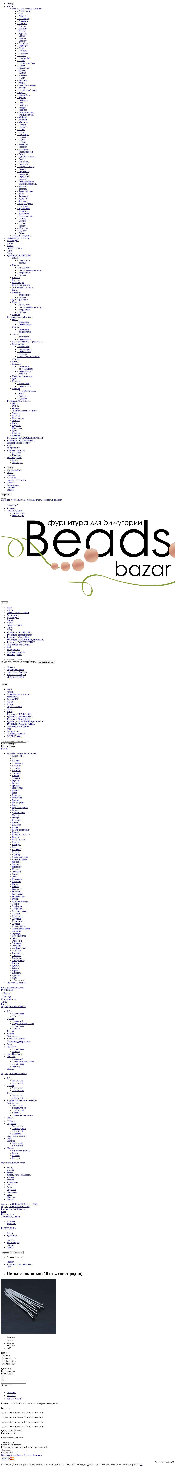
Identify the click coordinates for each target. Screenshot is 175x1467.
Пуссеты (16, 1158)
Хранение (16, 455)
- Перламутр (23, 134)
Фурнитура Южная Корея (18, 401)
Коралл (15, 837)
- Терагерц (22, 189)
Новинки (11, 487)
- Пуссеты (22, 398)
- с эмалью (22, 354)
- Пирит (21, 139)
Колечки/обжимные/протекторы (27, 342)
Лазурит (16, 852)
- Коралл (21, 92)
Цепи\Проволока (20, 300)
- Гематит (22, 55)
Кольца (10, 245)
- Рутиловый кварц (26, 157)
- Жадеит (22, 70)
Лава (14, 847)
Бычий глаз (17, 788)
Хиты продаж (13, 485)
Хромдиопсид (18, 960)
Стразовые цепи (14, 248)
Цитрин (15, 968)
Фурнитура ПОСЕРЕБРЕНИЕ (21, 440)
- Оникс (21, 129)
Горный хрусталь (20, 807)
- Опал (21, 132)
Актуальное (12, 615)
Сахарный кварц (20, 911)
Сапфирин (17, 906)
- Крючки (22, 396)
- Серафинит (23, 171)
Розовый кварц (19, 896)
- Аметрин (22, 26)
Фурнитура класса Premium (19, 317)
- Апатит (22, 31)
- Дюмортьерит (25, 68)
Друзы (10, 250)
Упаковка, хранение (16, 450)
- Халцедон (23, 206)
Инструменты (13, 448)
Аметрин (16, 770)
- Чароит (21, 226)
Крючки (16, 1155)
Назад (10, 4)
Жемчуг (15, 408)
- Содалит (22, 179)
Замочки (16, 277)
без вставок (17, 1080)
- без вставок (23, 322)
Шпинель (16, 973)
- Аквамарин (23, 18)
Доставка (11, 475)
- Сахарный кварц (26, 166)
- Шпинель (23, 228)
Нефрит (15, 869)
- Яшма (21, 233)
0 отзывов (10, 1340)
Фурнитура (17, 462)
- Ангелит (22, 28)
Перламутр (17, 879)
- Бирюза (22, 38)
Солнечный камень (21, 928)
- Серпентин (23, 176)
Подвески (16, 292)
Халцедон (16, 950)
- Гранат (21, 65)
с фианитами (18, 1083)
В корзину (6, 1385)
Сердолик (16, 918)
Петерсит (16, 881)
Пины (15, 290)
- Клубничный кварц (27, 90)
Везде (9, 607)
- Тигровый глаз (25, 191)
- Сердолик (23, 174)
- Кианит (22, 87)
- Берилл (21, 36)
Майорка (16, 862)
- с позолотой (24, 268)
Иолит (15, 822)
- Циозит (22, 218)
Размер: (4, 1353)
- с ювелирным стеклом (29, 356)
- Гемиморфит (24, 58)
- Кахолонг (23, 80)
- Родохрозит (24, 149)
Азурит (15, 761)
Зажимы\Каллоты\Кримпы (24, 411)
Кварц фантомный (20, 830)
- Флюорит (22, 201)
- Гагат (21, 48)
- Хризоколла (24, 208)
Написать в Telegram (16, 480)
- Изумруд (22, 75)
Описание (11, 1392)
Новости (11, 482)
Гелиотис (16, 795)
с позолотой (17, 1021)
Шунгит (16, 975)
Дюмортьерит (18, 812)
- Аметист (22, 23)
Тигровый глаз (19, 936)
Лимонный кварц (20, 857)
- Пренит (22, 142)
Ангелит (16, 773)
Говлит (15, 805)
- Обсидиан (23, 127)
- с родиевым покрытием (29, 270)
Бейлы (15, 258)
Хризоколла (17, 953)
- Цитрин (22, 223)
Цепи (14, 379)
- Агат (20, 13)
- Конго (21, 393)
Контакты (11, 477)
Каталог (9, 746)
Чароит (15, 970)
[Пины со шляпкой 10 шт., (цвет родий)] (28, 1333)
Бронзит (16, 785)
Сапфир (15, 904)
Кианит (15, 832)
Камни (10, 6)
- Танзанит (22, 186)
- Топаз (21, 194)
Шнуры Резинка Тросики (18, 443)
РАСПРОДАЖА (14, 457)
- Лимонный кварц (26, 112)
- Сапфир (22, 159)
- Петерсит (22, 137)
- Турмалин (23, 198)
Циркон (15, 965)
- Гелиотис (22, 50)
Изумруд (16, 820)
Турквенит (17, 941)
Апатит (15, 775)
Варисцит (16, 790)
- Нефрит (22, 124)
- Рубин (21, 154)
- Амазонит (23, 21)
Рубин (15, 899)
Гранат (15, 810)
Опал (14, 876)
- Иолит (21, 78)
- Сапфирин (23, 161)
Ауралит (16, 778)
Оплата (10, 472)
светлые (16, 1016)
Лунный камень (19, 859)
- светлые (22, 263)
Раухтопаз (16, 889)
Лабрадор (16, 844)
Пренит (15, 886)
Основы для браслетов (22, 287)
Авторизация (18, 513)
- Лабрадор (23, 100)
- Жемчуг (22, 73)
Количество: (7, 1373)
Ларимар (16, 854)
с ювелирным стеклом (22, 1115)
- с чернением (24, 260)
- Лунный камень (26, 115)
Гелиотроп (17, 798)
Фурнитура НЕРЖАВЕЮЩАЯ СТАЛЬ (25, 438)
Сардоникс (17, 909)
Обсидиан (16, 872)
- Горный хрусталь (26, 63)
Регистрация (18, 515)
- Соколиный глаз (26, 181)
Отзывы (10, 490)
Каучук (10, 243)
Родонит (16, 891)
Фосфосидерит (19, 948)
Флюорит (16, 946)
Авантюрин (17, 756)
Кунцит (15, 842)
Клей (9, 445)
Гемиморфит (18, 802)
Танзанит (16, 931)
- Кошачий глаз (24, 95)
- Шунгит (22, 231)
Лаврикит (16, 849)
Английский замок (21, 1151)
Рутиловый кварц (20, 901)
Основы (16, 359)
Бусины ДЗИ (13, 240)
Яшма (15, 978)
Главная (10, 1262)
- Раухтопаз (23, 144)
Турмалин (16, 943)
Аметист (16, 768)
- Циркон (22, 221)
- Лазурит (22, 107)
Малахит (16, 864)
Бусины (15, 265)
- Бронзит (22, 41)
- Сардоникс (23, 164)
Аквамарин (17, 763)
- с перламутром (25, 349)
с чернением (18, 1013)
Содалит (16, 923)
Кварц (15, 827)
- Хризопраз (23, 213)
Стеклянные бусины (21, 235)
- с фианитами (24, 324)
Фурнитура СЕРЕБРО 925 (19, 255)
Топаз (14, 938)
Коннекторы (18, 282)
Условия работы (14, 470)
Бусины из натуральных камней (27, 9)
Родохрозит (17, 894)
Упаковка (16, 453)
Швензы (16, 314)
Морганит (16, 867)
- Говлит (21, 60)
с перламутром (19, 1108)
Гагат (14, 793)
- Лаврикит (23, 105)
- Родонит (22, 147)
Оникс (15, 874)
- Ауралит (22, 33)
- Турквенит (23, 196)
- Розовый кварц (25, 152)
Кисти (9, 253)
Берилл (15, 780)
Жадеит (15, 815)
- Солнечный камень (27, 184)
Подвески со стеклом (22, 376)
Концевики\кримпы (21, 285)
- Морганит (23, 122)
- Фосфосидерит (25, 203)
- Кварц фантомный (27, 85)
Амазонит (16, 765)
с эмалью (16, 1113)
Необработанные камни (18, 238)
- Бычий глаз (23, 43)
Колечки (16, 280)
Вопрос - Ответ (14, 1399)
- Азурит (22, 16)
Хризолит (16, 955)
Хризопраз (17, 958)
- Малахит (22, 120)
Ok (141, 1464)
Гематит (16, 800)
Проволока (17, 428)
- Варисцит (23, 46)
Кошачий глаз (18, 839)
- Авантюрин (24, 11)
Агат (14, 758)
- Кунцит (22, 97)
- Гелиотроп (23, 53)
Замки (15, 334)
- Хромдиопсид (25, 216)
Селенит (16, 913)
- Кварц (21, 83)
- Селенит (22, 169)
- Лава (20, 102)
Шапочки (16, 302)
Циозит (15, 963)
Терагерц (16, 933)
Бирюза (15, 783)
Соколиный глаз (19, 926)
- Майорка (22, 117)
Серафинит (17, 916)
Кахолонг (16, 825)
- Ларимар (22, 110)
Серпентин (17, 921)
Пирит (15, 884)
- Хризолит (23, 211)
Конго (15, 1153)
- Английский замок (27, 391)
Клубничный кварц (21, 835)
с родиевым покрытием (23, 1023)
